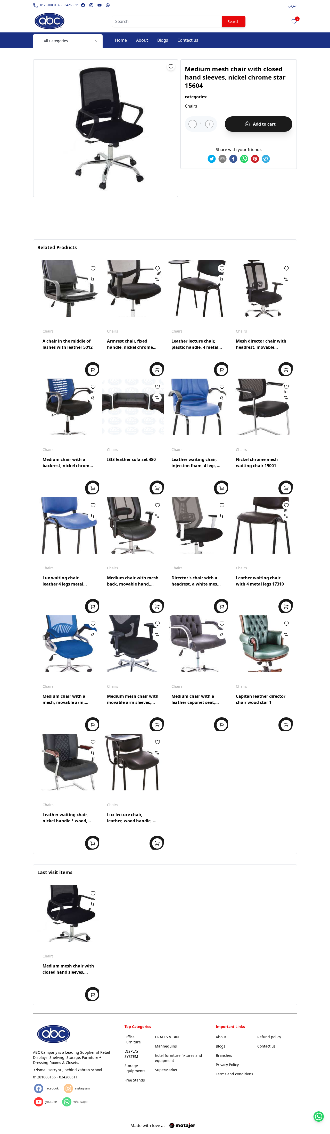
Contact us (187, 40)
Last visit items (54, 872)
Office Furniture (133, 1039)
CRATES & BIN (167, 1036)
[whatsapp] (244, 159)
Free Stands (135, 1080)
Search (234, 21)
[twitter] (212, 159)
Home (121, 40)
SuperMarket (166, 1069)
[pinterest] (255, 159)
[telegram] (266, 159)
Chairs (48, 331)
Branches (224, 1055)
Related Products (57, 247)
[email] (222, 159)
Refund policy (269, 1036)
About (142, 40)
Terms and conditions (234, 1073)
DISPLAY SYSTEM (131, 1054)
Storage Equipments (135, 1068)
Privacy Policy (227, 1064)
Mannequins (166, 1046)
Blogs (162, 40)
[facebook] (233, 159)
